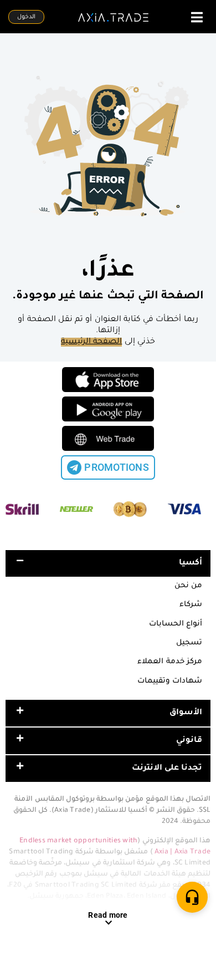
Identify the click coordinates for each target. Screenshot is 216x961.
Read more (107, 915)
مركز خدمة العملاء (169, 662)
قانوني (189, 740)
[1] (192, 897)
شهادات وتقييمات (169, 681)
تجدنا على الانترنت (167, 768)
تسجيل (189, 643)
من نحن (188, 586)
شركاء (190, 605)
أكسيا (190, 563)
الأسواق (185, 713)
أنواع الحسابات (175, 624)
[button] (108, 563)
